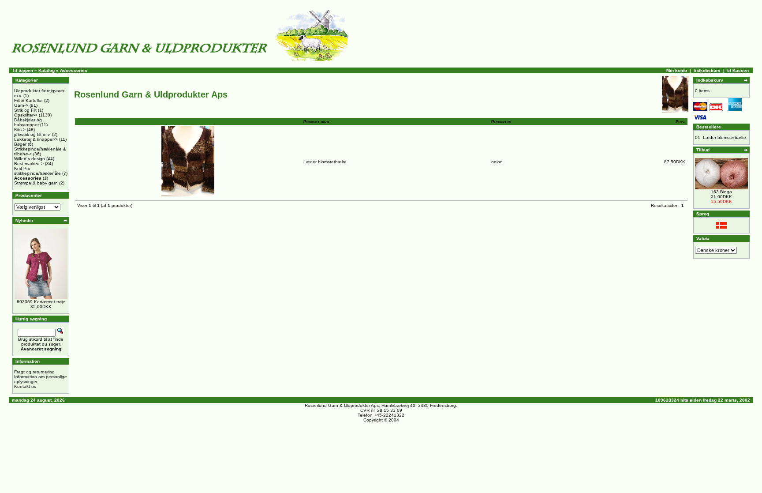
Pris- (680, 121)
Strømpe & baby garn (36, 183)
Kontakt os (25, 386)
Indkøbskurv (707, 70)
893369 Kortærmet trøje (41, 301)
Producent (501, 121)
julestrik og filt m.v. (32, 134)
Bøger (20, 144)
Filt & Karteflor (28, 100)
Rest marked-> (29, 163)
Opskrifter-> (25, 115)
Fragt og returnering (34, 371)
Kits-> (20, 129)
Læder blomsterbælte (325, 161)
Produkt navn (316, 121)
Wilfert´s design (29, 158)
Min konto (676, 70)
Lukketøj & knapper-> (36, 139)
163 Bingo (721, 191)
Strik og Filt (25, 110)
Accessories (73, 70)
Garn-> (21, 105)
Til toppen (22, 70)
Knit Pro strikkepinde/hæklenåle (37, 171)
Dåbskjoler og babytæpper (28, 122)
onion (497, 161)
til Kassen (738, 70)
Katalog (46, 70)
